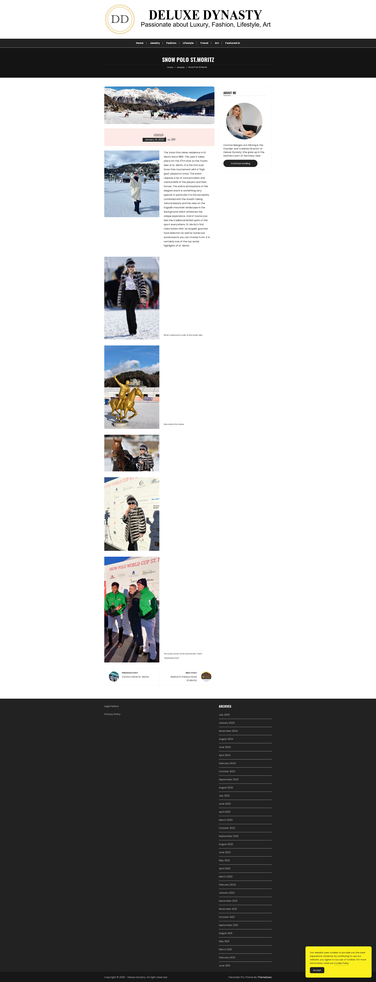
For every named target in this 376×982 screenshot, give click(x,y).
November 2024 (228, 731)
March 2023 (226, 820)
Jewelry (155, 43)
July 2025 (224, 714)
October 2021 (227, 917)
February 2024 (227, 763)
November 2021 (228, 909)
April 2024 (225, 755)
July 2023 (224, 795)
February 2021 (227, 957)
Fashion (171, 43)
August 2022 (226, 844)
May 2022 (224, 860)
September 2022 (229, 836)
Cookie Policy (341, 963)
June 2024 (225, 747)
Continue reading (240, 163)
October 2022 (227, 828)
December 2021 (228, 901)
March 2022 (226, 876)
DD (173, 139)
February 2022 (227, 884)
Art (217, 43)
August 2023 (226, 787)
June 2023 (225, 803)
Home (139, 43)
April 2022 (224, 868)
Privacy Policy (112, 714)
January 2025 (227, 723)
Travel (204, 43)
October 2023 (227, 771)
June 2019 (224, 965)
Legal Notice (111, 706)
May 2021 (224, 941)
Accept (317, 970)
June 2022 (225, 852)
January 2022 (227, 892)
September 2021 (228, 925)
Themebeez (265, 977)
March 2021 (225, 949)
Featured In (232, 43)
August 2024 (226, 739)
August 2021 (226, 933)
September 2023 (229, 779)
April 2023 (224, 812)
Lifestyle (188, 43)
